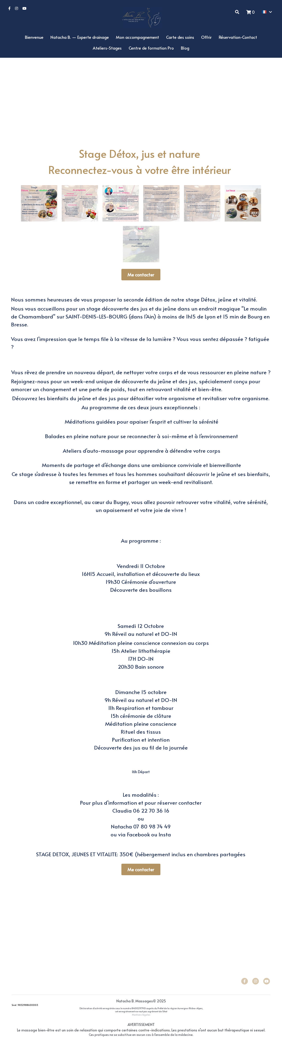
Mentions (137, 1014)
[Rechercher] (237, 12)
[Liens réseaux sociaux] (9, 8)
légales (146, 1014)
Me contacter (141, 275)
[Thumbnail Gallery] (39, 203)
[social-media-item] (244, 981)
